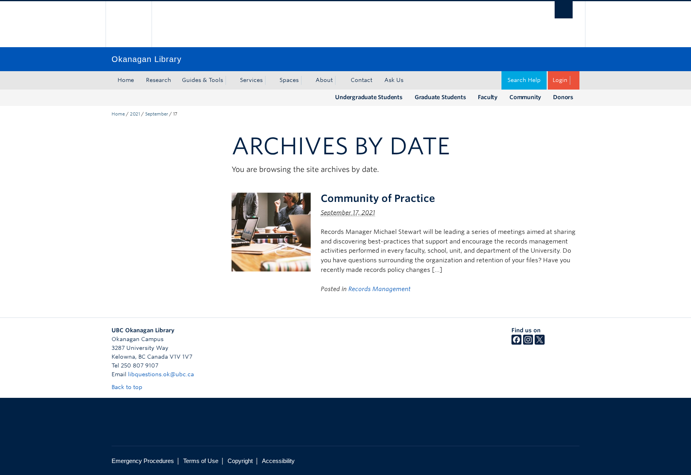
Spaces (289, 80)
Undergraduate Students (369, 97)
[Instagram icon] (528, 342)
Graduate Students (440, 97)
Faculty (487, 97)
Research (158, 80)
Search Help (524, 80)
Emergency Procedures (143, 460)
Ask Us (393, 80)
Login (560, 80)
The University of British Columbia (129, 24)
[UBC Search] (564, 9)
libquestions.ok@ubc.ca (161, 374)
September (156, 114)
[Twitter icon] (540, 342)
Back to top (128, 387)
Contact (361, 80)
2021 (135, 114)
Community (525, 97)
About (324, 80)
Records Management (379, 289)
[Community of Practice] (271, 231)
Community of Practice (378, 198)
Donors (563, 97)
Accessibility (278, 460)
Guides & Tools (202, 80)
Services (251, 80)
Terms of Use (200, 460)
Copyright (240, 460)
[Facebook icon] (516, 342)
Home (126, 80)
